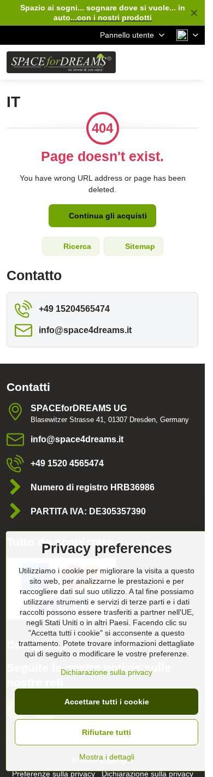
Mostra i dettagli (106, 756)
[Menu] (192, 62)
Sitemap (139, 246)
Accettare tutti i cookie (106, 701)
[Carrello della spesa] (165, 62)
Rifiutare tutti (106, 732)
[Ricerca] (139, 62)
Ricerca (76, 246)
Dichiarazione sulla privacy (106, 672)
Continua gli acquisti (107, 215)
